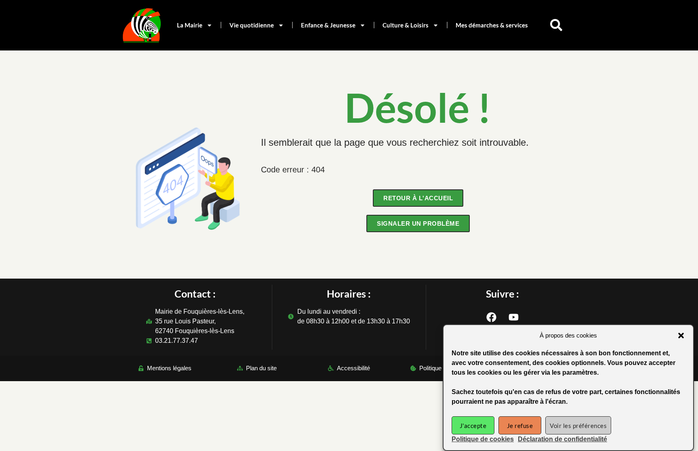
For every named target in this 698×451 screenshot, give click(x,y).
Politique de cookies (483, 439)
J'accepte (473, 425)
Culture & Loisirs (406, 25)
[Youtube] (514, 317)
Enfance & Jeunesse (328, 25)
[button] (681, 335)
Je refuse (520, 425)
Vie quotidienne (251, 25)
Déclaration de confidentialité (562, 439)
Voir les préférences (578, 425)
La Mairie (189, 25)
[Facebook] (491, 317)
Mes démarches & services (492, 25)
